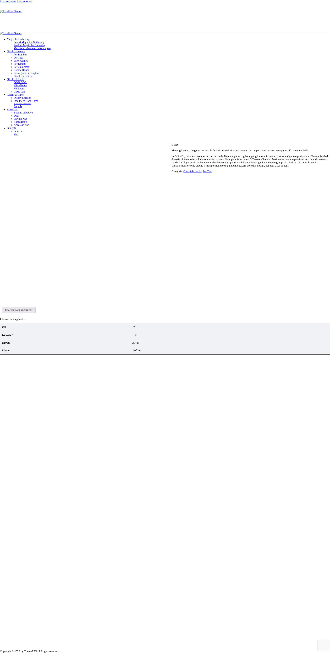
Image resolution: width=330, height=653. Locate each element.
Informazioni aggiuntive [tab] (19, 309)
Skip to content (8, 1)
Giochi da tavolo (192, 171)
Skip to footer (24, 1)
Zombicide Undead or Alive (129, 629)
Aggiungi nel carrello (15, 482)
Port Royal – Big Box (240, 629)
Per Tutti (207, 171)
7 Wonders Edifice (10, 473)
